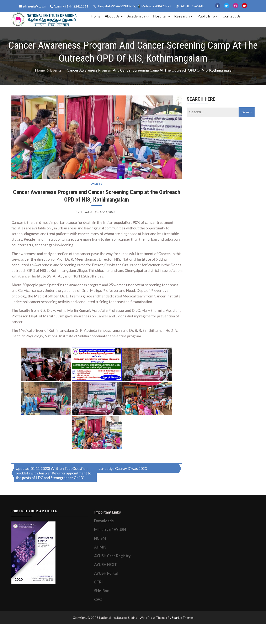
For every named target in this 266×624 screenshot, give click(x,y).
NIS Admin (86, 212)
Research (182, 16)
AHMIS (100, 547)
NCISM (100, 538)
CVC (98, 599)
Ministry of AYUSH (110, 529)
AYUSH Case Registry (112, 555)
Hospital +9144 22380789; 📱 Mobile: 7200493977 (134, 6)
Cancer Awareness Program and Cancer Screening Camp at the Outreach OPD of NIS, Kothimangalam (96, 196)
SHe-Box (101, 590)
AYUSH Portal (106, 573)
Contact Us (232, 16)
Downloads (104, 521)
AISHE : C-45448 (192, 6)
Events (96, 184)
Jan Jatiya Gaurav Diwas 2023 (123, 468)
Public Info (206, 16)
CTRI (98, 582)
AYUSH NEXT (105, 564)
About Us (112, 16)
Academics (136, 16)
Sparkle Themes (182, 617)
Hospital (159, 16)
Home (96, 16)
